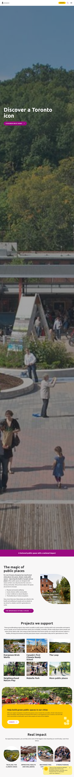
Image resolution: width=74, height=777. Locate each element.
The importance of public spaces (17, 610)
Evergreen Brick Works (14, 123)
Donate (62, 2)
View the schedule (54, 773)
